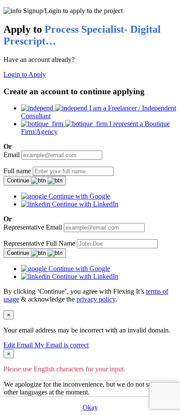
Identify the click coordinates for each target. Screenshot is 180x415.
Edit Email (19, 345)
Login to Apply (24, 74)
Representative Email (32, 227)
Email (11, 154)
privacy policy (95, 299)
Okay (90, 407)
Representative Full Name (39, 243)
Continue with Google (78, 196)
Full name (17, 171)
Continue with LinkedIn (84, 204)
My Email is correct (62, 345)
